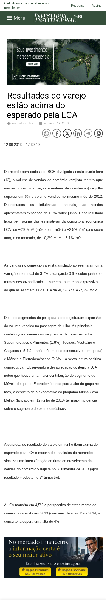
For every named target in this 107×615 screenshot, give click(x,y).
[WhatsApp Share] (46, 133)
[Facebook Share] (56, 133)
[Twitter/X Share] (67, 133)
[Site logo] (58, 17)
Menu (19, 18)
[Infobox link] (34, 5)
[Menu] (9, 18)
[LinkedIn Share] (77, 133)
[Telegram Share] (88, 133)
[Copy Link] (98, 133)
